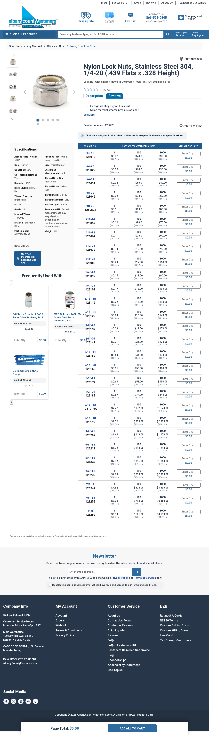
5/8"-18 (90, 444)
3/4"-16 (90, 471)
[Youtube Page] (28, 701)
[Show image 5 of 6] (57, 120)
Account (61, 615)
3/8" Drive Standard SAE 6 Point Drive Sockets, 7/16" (28, 316)
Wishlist (61, 625)
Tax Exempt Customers (192, 2)
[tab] (94, 96)
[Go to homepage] (33, 17)
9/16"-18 (90, 418)
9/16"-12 (90, 404)
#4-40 (90, 153)
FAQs (111, 640)
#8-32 (90, 192)
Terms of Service (144, 577)
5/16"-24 (90, 312)
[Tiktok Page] (35, 701)
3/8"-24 (90, 338)
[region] (41, 92)
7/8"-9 (90, 484)
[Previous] (24, 91)
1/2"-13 (90, 378)
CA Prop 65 (115, 670)
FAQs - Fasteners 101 (122, 645)
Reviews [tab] (114, 96)
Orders (60, 620)
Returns (113, 635)
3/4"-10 (90, 458)
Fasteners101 (120, 2)
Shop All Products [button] (23, 34)
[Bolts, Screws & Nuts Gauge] (29, 360)
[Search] (167, 34)
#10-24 (90, 219)
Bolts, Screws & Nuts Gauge (25, 372)
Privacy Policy (120, 577)
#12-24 (90, 245)
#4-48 (90, 166)
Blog (104, 2)
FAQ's (137, 2)
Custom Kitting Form (174, 630)
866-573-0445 (156, 18)
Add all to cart (132, 728)
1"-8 (90, 510)
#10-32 (90, 232)
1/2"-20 (90, 391)
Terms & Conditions (69, 630)
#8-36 (90, 206)
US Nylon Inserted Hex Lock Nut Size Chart (28, 258)
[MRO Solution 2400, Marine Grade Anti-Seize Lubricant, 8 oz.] (70, 299)
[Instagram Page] (21, 701)
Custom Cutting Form (174, 625)
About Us (167, 2)
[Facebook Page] (6, 701)
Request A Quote (171, 615)
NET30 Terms (169, 620)
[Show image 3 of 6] (48, 120)
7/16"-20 (90, 365)
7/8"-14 (90, 497)
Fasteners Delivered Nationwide (129, 650)
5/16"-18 (90, 298)
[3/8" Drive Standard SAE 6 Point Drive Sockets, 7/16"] (29, 299)
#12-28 (90, 259)
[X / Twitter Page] (13, 701)
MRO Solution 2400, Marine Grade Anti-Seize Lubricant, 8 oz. (70, 317)
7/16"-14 (90, 351)
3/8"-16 (90, 325)
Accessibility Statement (124, 665)
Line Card (166, 635)
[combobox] (110, 34)
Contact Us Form (119, 620)
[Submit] (136, 572)
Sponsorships (117, 660)
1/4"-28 (90, 285)
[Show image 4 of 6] (52, 120)
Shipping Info (116, 630)
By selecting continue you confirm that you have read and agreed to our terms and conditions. (104, 585)
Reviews (151, 2)
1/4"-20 (90, 272)
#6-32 (90, 179)
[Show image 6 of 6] (38, 124)
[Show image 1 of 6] (38, 120)
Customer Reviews (120, 625)
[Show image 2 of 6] (43, 120)
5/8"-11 (90, 431)
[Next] (74, 91)
